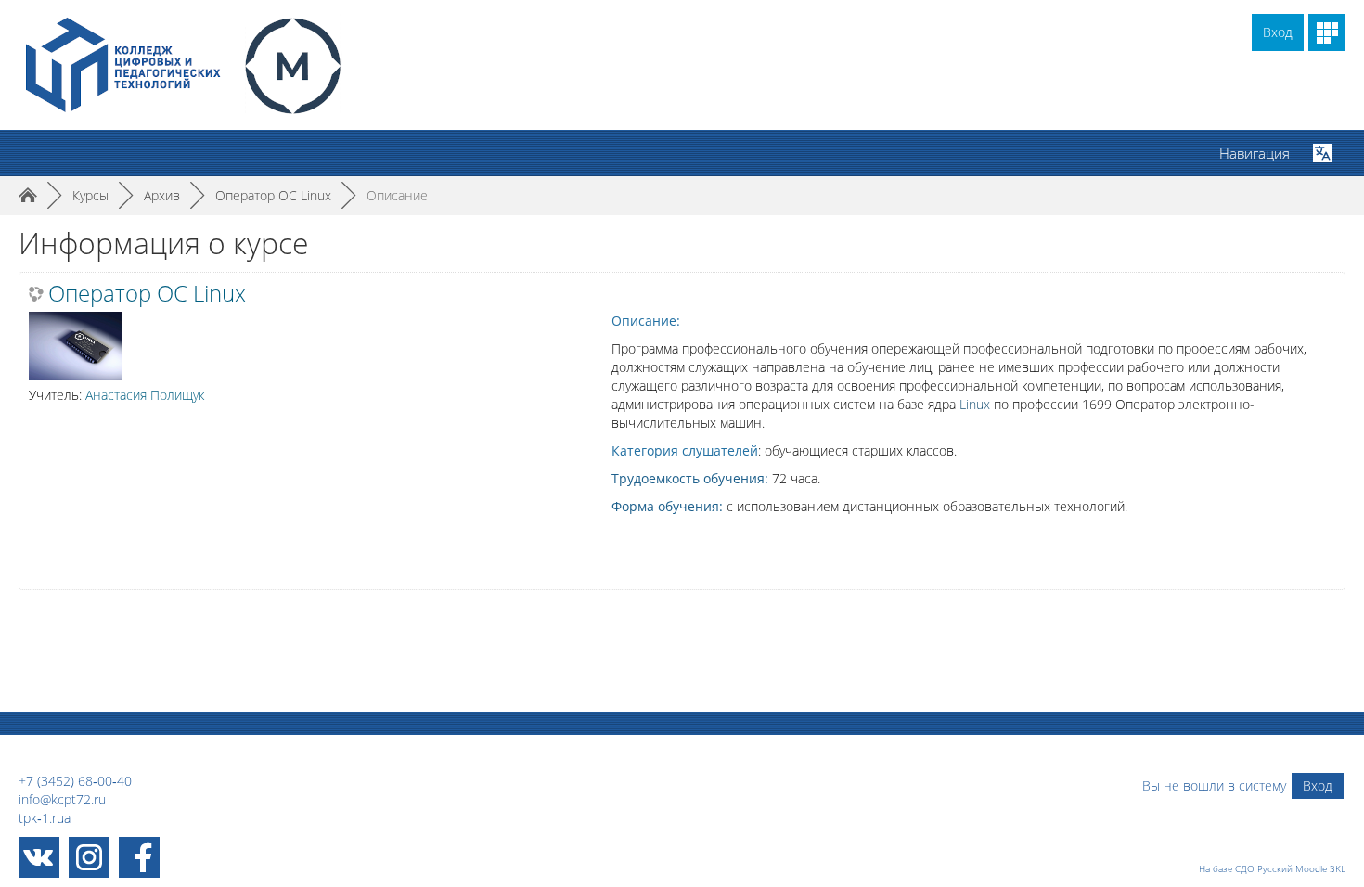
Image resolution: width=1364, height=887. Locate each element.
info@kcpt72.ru (62, 799)
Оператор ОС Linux (147, 293)
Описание (397, 195)
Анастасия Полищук (144, 395)
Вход (1278, 32)
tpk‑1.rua (45, 818)
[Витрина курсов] (1326, 32)
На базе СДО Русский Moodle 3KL (1272, 868)
